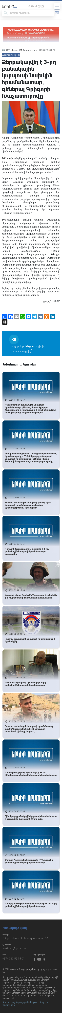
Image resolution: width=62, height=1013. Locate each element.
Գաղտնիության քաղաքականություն (20, 1002)
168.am (6, 158)
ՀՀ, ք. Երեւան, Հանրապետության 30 (25, 938)
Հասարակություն (36, 33)
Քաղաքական (11, 55)
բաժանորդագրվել (20, 351)
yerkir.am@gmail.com (15, 948)
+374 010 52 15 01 (13, 958)
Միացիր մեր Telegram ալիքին (27, 346)
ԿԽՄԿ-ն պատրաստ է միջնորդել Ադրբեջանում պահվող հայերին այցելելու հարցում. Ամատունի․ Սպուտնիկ (30, 30)
